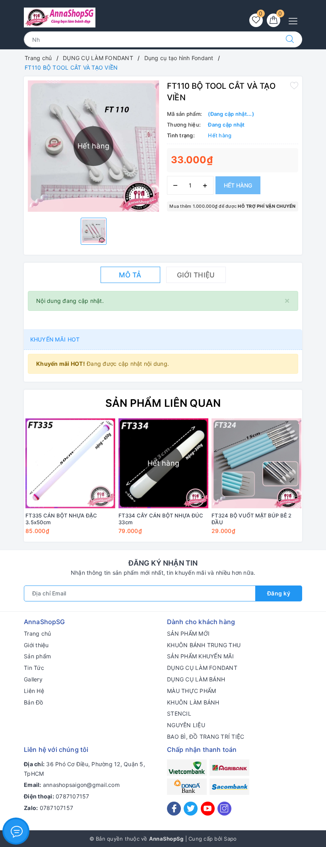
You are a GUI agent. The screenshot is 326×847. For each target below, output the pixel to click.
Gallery (33, 679)
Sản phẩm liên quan (163, 403)
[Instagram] (224, 809)
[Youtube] (208, 809)
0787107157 (72, 796)
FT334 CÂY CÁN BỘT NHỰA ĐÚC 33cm (161, 518)
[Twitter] (191, 809)
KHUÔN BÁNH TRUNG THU (204, 645)
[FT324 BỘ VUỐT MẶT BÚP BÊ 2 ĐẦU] (256, 463)
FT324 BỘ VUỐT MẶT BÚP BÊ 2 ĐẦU (252, 518)
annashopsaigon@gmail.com (81, 784)
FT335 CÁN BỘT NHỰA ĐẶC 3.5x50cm (61, 518)
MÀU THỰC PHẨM (191, 690)
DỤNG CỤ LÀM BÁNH (196, 679)
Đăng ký (279, 593)
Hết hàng (238, 185)
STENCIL (179, 713)
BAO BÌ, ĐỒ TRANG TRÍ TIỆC (205, 736)
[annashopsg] (59, 17)
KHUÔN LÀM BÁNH (193, 702)
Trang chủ (37, 633)
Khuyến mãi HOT (55, 339)
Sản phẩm (37, 656)
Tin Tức (34, 667)
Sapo (230, 838)
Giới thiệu (36, 645)
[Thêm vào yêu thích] (294, 85)
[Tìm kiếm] (289, 39)
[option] (94, 231)
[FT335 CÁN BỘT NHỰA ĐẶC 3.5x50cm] (70, 463)
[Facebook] (174, 809)
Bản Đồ (33, 702)
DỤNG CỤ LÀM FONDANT (202, 667)
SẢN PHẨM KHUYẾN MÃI (200, 656)
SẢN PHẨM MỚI (188, 633)
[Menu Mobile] (295, 20)
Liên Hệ (34, 690)
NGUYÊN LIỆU (186, 725)
